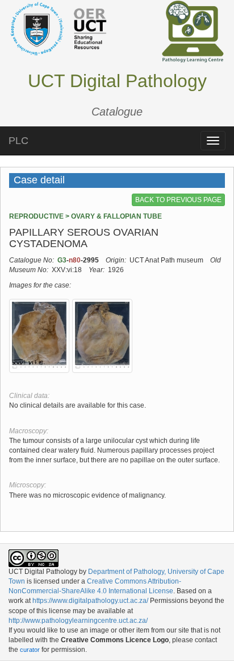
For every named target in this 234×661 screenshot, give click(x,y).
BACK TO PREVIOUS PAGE (178, 200)
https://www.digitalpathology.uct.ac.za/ (90, 601)
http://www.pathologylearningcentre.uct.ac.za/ (78, 621)
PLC (18, 140)
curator (30, 649)
